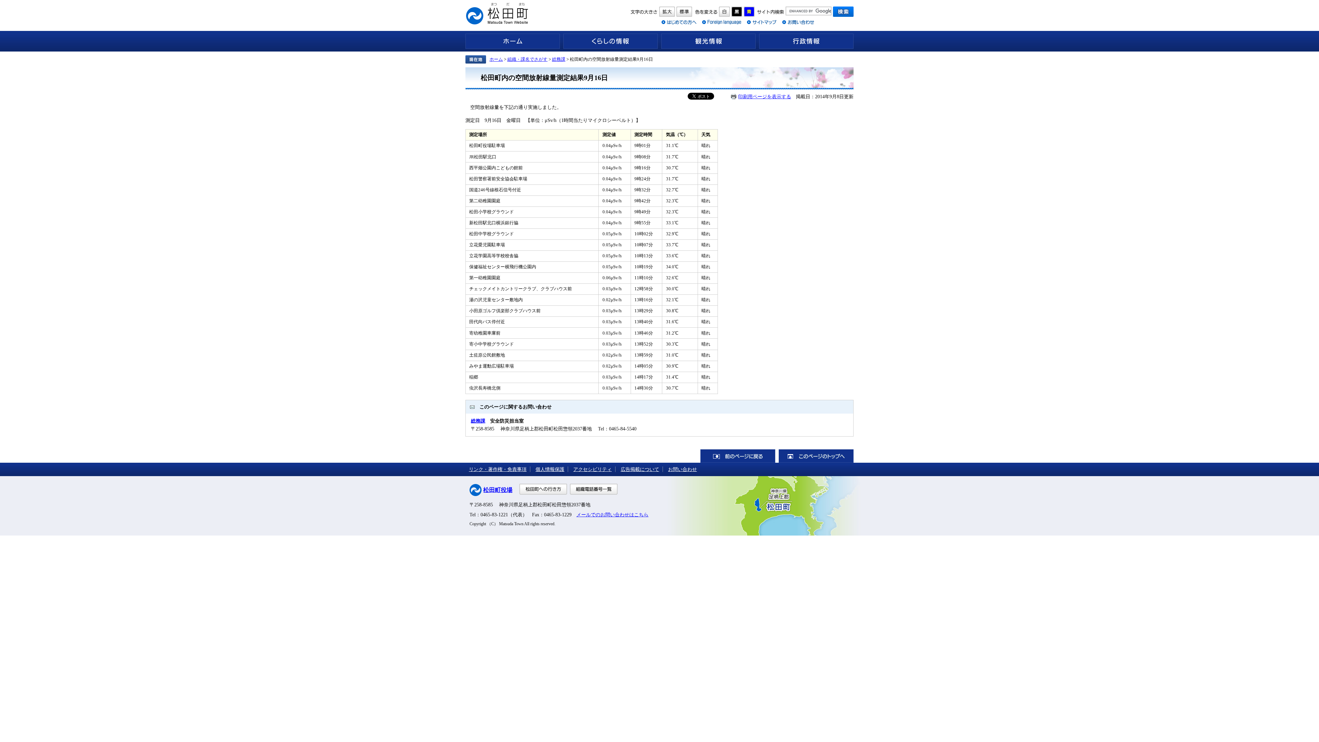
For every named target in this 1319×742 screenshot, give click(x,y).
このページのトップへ (816, 456)
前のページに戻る (737, 456)
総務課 (558, 59)
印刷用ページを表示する (764, 96)
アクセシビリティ (592, 469)
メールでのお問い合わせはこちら (612, 514)
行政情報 (806, 41)
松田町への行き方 (543, 489)
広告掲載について (640, 469)
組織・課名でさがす (527, 59)
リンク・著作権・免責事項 (498, 469)
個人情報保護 (550, 469)
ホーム (512, 41)
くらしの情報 (610, 41)
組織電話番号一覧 (594, 489)
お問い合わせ (682, 469)
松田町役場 (497, 490)
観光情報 (708, 41)
